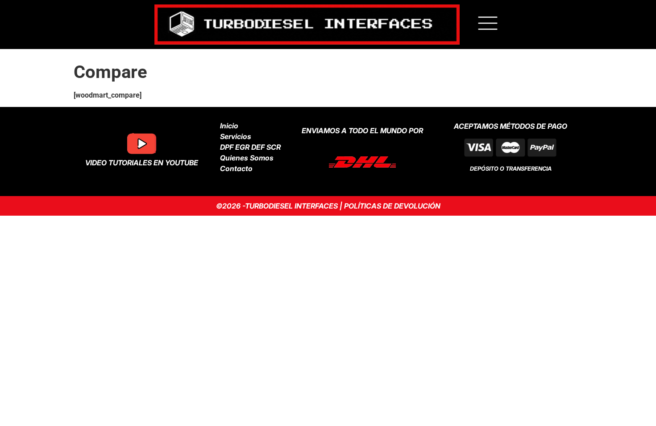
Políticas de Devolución (392, 205)
